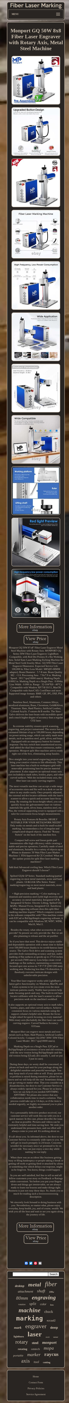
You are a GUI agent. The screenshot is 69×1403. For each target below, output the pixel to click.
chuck (48, 1312)
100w (51, 1292)
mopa (49, 1348)
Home (36, 1376)
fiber (51, 1284)
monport (49, 1342)
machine (29, 1310)
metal (34, 1284)
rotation (21, 1304)
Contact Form (36, 1382)
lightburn (19, 1336)
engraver (35, 1326)
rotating (22, 1349)
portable (18, 1355)
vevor (55, 1337)
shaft (41, 1291)
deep (54, 1328)
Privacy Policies (36, 1388)
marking (29, 1318)
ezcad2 (51, 1320)
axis (25, 1361)
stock (47, 1337)
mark (17, 1327)
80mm (22, 1298)
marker (33, 1354)
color (43, 1304)
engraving (44, 1297)
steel (35, 1343)
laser (35, 1334)
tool (36, 1362)
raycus (51, 1354)
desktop (19, 1286)
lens (52, 1305)
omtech (35, 1349)
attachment (25, 1291)
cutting (46, 1362)
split (32, 1304)
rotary (21, 1342)
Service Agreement (36, 1394)
